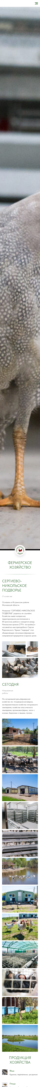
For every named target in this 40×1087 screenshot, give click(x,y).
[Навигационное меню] (36, 3)
